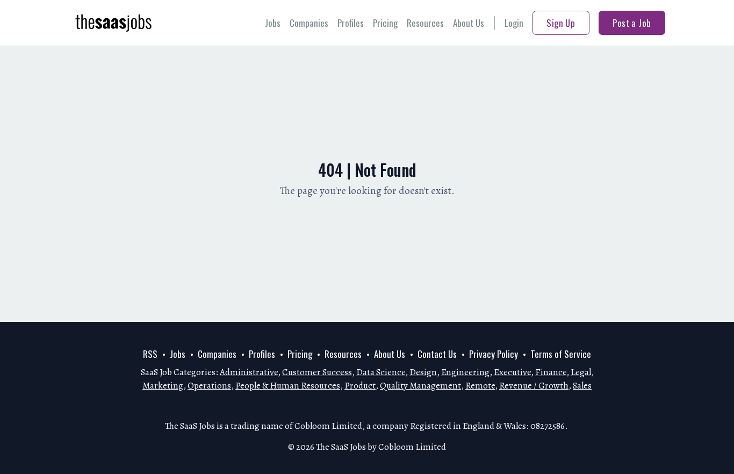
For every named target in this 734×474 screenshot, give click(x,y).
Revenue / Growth (534, 385)
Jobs (272, 23)
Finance (550, 372)
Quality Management (420, 385)
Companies (309, 23)
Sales (582, 385)
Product (360, 385)
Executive (512, 372)
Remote (480, 385)
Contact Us (437, 354)
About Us (468, 23)
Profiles (350, 23)
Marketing (162, 385)
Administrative (249, 372)
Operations (209, 385)
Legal (581, 372)
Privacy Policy (493, 354)
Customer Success (317, 372)
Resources (425, 23)
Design (423, 372)
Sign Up (560, 23)
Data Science (380, 372)
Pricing (385, 23)
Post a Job (632, 23)
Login (514, 23)
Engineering (465, 372)
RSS (150, 354)
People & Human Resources (287, 385)
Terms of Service (560, 354)
